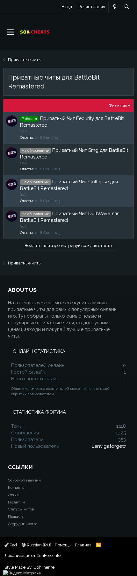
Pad (13, 545)
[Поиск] (127, 7)
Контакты (16, 487)
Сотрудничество (22, 524)
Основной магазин (24, 480)
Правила (16, 516)
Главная (83, 545)
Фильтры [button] (118, 105)
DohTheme (43, 567)
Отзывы (14, 495)
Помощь (62, 545)
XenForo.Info (49, 555)
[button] (10, 32)
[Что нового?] (115, 7)
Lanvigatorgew (109, 446)
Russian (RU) (38, 545)
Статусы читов (21, 509)
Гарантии (16, 502)
